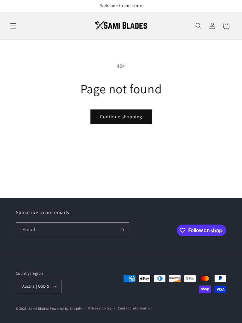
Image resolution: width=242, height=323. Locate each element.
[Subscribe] (122, 229)
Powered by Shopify (66, 308)
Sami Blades (39, 308)
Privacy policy (100, 308)
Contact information (135, 308)
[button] (13, 26)
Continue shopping (121, 117)
